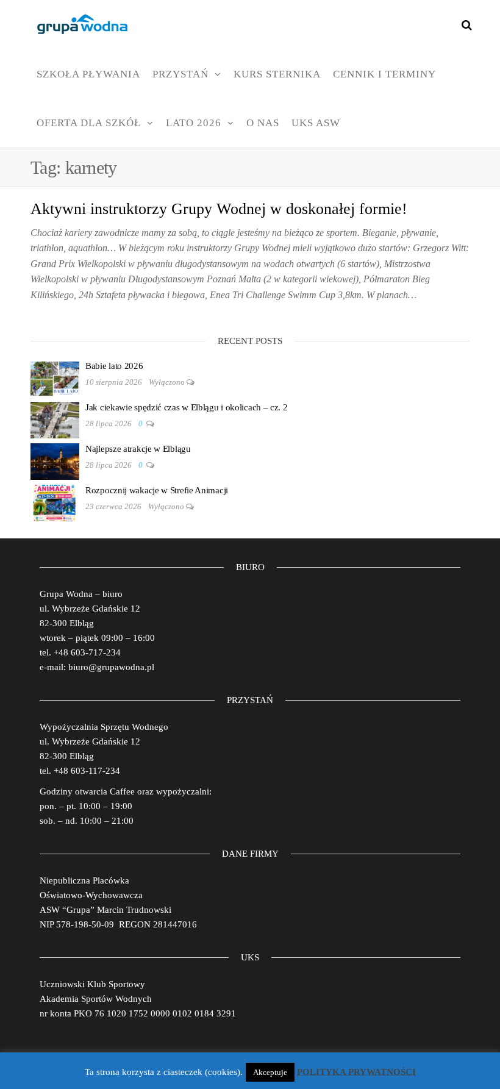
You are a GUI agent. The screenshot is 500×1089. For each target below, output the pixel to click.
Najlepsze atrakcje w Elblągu (138, 449)
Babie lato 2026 (114, 366)
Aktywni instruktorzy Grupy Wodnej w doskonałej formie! (218, 209)
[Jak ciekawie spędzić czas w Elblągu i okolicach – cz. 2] (54, 419)
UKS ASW (315, 123)
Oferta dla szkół (89, 123)
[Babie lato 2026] (54, 377)
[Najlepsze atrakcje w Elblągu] (54, 460)
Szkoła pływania (88, 74)
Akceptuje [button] (270, 1072)
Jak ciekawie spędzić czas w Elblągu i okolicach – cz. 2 (186, 407)
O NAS (262, 123)
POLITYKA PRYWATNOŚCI (356, 1072)
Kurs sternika (277, 74)
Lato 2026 (193, 123)
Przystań (180, 74)
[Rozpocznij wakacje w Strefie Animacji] (54, 502)
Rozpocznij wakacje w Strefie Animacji (156, 490)
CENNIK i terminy (384, 74)
